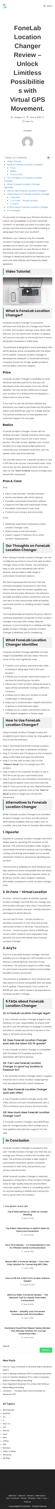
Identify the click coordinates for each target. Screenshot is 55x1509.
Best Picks (12, 1496)
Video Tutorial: (14, 161)
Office (6, 1441)
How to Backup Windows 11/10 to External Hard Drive (27, 1373)
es (4, 1416)
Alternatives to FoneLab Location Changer (28, 194)
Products (27, 1502)
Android (6, 1413)
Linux (5, 1434)
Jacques (18, 117)
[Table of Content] (48, 157)
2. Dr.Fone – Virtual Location (24, 200)
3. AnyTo (14, 203)
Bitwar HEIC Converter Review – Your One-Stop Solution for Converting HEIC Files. (27, 1263)
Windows (7, 1454)
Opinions (21, 1496)
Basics (13, 171)
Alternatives (8, 1410)
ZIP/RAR (6, 1458)
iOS (4, 1427)
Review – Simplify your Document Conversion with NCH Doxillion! (27, 1313)
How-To (29, 121)
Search (6, 1346)
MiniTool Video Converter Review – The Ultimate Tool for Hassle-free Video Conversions (27, 1297)
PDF (4, 1444)
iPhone (6, 1430)
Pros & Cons (16, 174)
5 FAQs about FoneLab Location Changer (27, 207)
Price (12, 167)
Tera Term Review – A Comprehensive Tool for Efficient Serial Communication (27, 1246)
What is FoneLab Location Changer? (25, 164)
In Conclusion (13, 210)
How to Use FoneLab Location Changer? (27, 190)
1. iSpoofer (15, 197)
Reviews (6, 1447)
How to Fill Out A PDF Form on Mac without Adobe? (28, 1279)
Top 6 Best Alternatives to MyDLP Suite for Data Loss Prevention (28, 1230)
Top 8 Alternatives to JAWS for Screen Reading (28, 1213)
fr (3, 1420)
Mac (5, 1437)
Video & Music (9, 1451)
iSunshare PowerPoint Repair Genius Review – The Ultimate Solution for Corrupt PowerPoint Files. (27, 1331)
